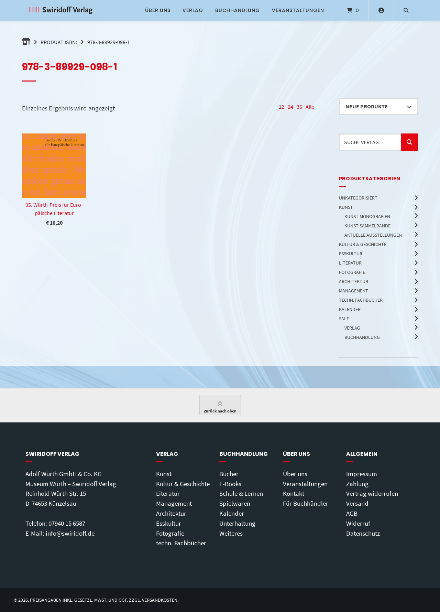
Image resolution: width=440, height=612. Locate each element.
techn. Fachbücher (181, 543)
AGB (352, 513)
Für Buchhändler (305, 503)
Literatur (168, 493)
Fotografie (170, 533)
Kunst (164, 474)
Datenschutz (363, 533)
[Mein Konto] (381, 10)
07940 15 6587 (66, 523)
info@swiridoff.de (70, 533)
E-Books (230, 484)
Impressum (361, 474)
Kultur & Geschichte (183, 484)
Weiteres (231, 533)
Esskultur (168, 523)
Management (174, 503)
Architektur (171, 513)
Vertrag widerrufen (372, 493)
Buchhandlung (237, 10)
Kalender (231, 513)
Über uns (157, 10)
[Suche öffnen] (406, 10)
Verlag (193, 10)
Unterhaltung (237, 523)
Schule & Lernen (241, 493)
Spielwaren (234, 503)
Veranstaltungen (298, 10)
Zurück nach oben (220, 411)
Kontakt (293, 493)
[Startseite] (60, 10)
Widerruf (358, 523)
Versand (357, 503)
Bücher (229, 474)
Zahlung (357, 484)
